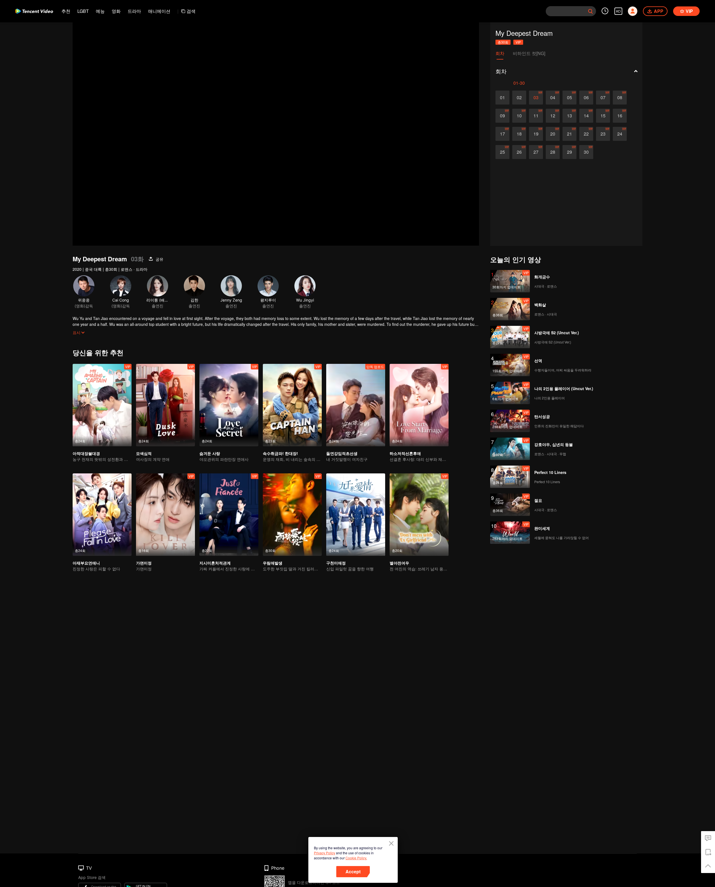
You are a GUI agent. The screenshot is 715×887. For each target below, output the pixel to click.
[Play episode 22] (586, 134)
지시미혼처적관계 (215, 563)
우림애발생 (272, 563)
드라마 (134, 11)
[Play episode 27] (536, 152)
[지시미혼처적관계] (228, 514)
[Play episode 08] (620, 98)
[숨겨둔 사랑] (228, 405)
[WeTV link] (34, 11)
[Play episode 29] (569, 152)
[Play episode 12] (553, 116)
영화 (116, 11)
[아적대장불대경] (102, 405)
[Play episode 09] (502, 116)
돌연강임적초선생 (342, 453)
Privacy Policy (324, 852)
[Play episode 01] (502, 98)
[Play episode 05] (569, 98)
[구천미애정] (355, 514)
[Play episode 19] (536, 134)
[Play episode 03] (536, 98)
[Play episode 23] (603, 134)
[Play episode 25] (502, 152)
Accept (353, 871)
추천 (65, 11)
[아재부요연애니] (102, 514)
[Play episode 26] (519, 152)
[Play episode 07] (603, 98)
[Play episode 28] (553, 152)
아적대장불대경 (86, 453)
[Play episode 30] (586, 152)
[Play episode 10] (519, 116)
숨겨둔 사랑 (209, 453)
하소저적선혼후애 (405, 453)
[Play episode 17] (502, 134)
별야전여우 (399, 563)
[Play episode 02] (519, 98)
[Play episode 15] (603, 116)
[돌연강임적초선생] (355, 405)
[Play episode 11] (536, 116)
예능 (100, 11)
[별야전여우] (419, 514)
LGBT (83, 11)
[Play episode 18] (519, 134)
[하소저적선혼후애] (419, 405)
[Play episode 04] (553, 98)
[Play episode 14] (586, 116)
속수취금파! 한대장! (280, 453)
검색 (191, 11)
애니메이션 (159, 11)
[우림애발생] (292, 514)
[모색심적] (165, 405)
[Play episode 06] (586, 98)
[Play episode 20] (553, 134)
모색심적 (144, 453)
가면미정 (144, 563)
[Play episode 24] (620, 134)
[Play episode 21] (569, 134)
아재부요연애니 (86, 563)
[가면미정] (165, 514)
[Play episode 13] (569, 116)
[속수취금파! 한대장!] (292, 405)
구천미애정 (336, 563)
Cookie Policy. (356, 857)
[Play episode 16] (620, 116)
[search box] (590, 11)
